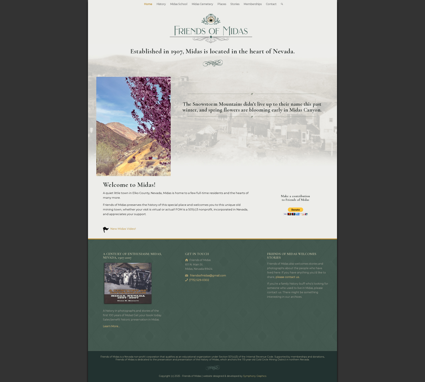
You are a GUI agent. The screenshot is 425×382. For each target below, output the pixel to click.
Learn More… (111, 326)
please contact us (287, 277)
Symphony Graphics (254, 376)
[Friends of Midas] (212, 26)
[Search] (281, 4)
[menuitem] (148, 4)
